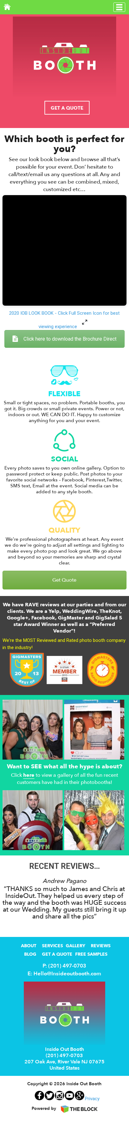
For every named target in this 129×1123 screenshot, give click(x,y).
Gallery (75, 946)
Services (52, 946)
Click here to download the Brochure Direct (69, 339)
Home (7, 7)
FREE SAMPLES (91, 954)
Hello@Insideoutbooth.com (67, 973)
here (28, 775)
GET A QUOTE (57, 954)
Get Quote (64, 580)
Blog (30, 954)
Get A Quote (67, 108)
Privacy (92, 1098)
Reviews (101, 946)
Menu (119, 7)
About (28, 946)
